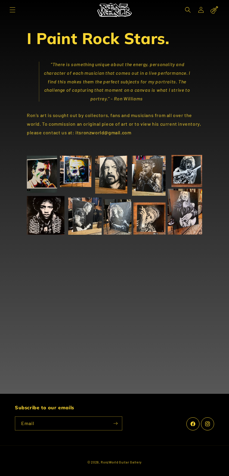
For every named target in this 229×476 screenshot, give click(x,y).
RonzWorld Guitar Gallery (121, 462)
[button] (12, 9)
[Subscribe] (115, 423)
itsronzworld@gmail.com (103, 132)
